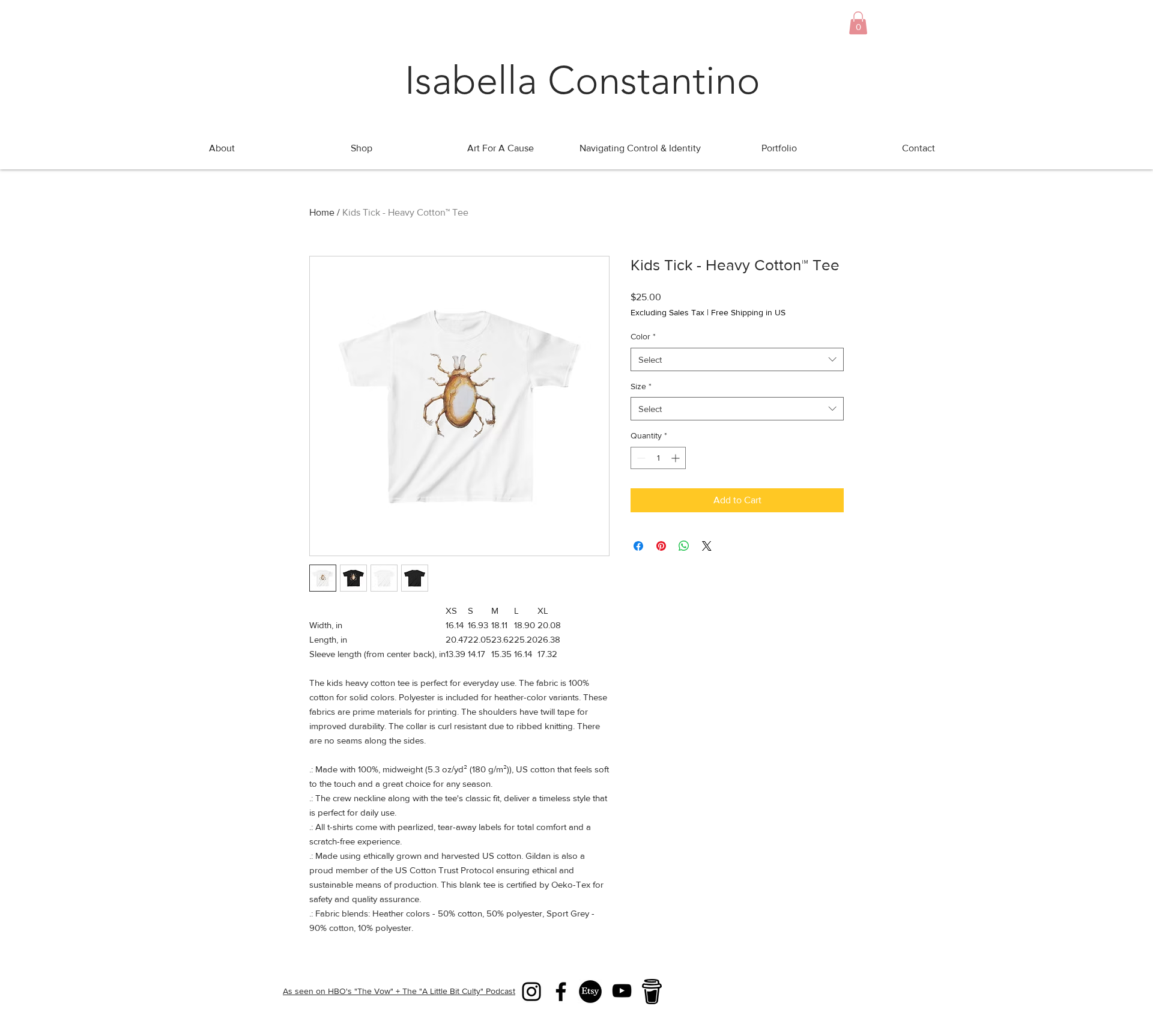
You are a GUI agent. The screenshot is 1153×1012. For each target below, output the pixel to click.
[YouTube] (622, 990)
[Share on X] (707, 546)
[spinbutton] (658, 457)
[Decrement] (639, 457)
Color (643, 336)
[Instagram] (531, 991)
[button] (858, 22)
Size (641, 386)
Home (321, 212)
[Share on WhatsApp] (684, 546)
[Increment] (676, 457)
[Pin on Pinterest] (661, 546)
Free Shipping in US (748, 312)
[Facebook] (560, 991)
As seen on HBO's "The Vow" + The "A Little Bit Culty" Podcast (399, 991)
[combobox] (737, 359)
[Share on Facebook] (638, 546)
